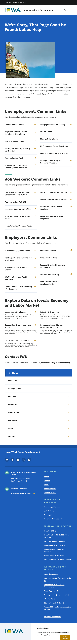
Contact (47, 481)
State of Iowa (53, 603)
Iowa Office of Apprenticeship (56, 545)
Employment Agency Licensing (56, 595)
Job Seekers (49, 511)
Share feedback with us (21, 493)
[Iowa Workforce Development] (13, 10)
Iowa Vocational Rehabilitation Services (56, 536)
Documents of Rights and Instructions (54, 586)
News (46, 485)
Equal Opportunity (51, 591)
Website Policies (50, 599)
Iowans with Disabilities (53, 519)
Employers (48, 515)
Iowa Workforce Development (38, 10)
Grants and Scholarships (54, 556)
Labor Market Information (54, 541)
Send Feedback (43, 628)
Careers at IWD (50, 492)
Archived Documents (52, 616)
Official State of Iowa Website (15, 2)
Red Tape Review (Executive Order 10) (57, 579)
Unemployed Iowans (52, 507)
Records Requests (51, 574)
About (46, 477)
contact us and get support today (55, 362)
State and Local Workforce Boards (58, 560)
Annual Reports (50, 488)
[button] (65, 637)
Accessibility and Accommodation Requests (57, 608)
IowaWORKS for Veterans (54, 550)
